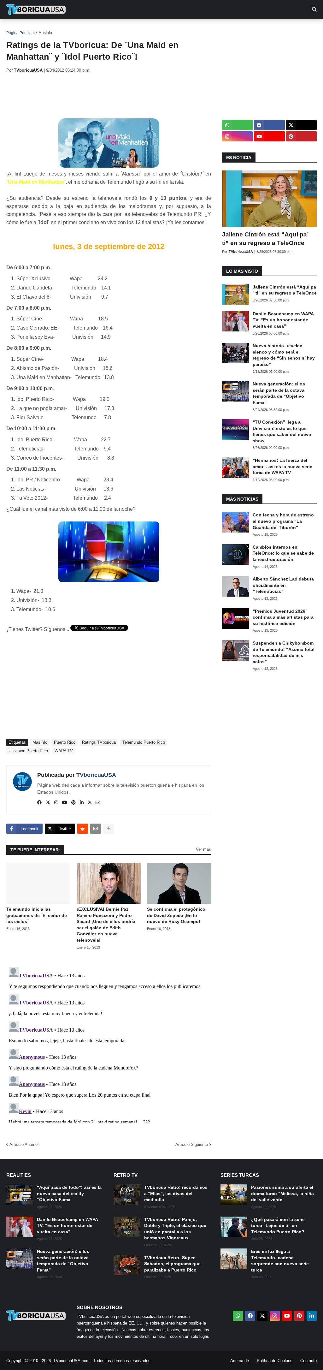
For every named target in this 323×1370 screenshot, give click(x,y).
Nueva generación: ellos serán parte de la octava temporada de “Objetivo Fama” (279, 393)
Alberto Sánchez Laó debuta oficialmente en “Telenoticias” (283, 585)
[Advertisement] (121, 95)
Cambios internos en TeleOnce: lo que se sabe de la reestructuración (283, 553)
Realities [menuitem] (107, 28)
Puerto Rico (64, 742)
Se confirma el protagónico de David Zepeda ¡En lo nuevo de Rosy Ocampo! (176, 915)
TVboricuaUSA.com (71, 1360)
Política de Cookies (274, 1360)
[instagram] (56, 803)
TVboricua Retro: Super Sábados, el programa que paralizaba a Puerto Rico (172, 1263)
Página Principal (20, 33)
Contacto (308, 1360)
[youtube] (64, 803)
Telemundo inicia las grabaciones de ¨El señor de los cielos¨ (36, 915)
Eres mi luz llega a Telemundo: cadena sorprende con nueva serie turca (280, 1260)
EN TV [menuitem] (75, 28)
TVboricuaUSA (96, 775)
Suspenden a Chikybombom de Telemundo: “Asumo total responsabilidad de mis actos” (283, 652)
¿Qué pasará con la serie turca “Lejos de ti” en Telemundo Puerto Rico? (278, 1225)
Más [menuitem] (259, 28)
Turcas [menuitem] (137, 28)
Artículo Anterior (24, 1144)
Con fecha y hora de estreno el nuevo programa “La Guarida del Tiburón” (283, 521)
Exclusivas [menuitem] (206, 28)
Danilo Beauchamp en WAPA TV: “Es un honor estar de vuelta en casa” (283, 320)
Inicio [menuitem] (18, 28)
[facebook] (39, 803)
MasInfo (45, 33)
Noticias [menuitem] (44, 28)
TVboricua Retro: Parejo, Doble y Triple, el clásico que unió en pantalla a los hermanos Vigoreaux (175, 1229)
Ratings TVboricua (99, 742)
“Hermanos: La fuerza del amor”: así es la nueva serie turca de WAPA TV (282, 466)
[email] (98, 803)
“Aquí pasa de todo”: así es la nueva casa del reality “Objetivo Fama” (69, 1193)
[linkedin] (82, 803)
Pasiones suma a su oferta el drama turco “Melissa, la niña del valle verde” (282, 1193)
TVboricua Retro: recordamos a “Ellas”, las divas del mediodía (176, 1193)
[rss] (89, 803)
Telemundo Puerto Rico (143, 742)
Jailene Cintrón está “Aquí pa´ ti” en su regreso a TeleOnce (265, 238)
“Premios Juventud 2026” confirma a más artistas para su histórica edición (283, 617)
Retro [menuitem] (236, 28)
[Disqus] (108, 1044)
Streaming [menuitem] (169, 28)
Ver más (203, 849)
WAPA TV (64, 750)
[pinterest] (73, 803)
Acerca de (239, 1360)
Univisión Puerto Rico (28, 750)
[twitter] (48, 803)
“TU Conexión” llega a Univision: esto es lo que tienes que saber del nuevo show (282, 431)
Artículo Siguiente (191, 1144)
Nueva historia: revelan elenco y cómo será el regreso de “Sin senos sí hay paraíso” (284, 355)
